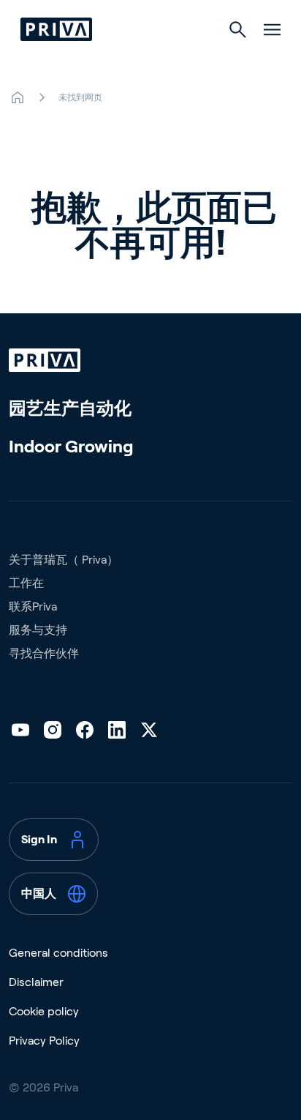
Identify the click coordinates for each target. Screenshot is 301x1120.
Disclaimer (36, 982)
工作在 (26, 583)
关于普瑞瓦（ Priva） (63, 559)
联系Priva (33, 606)
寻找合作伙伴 (44, 653)
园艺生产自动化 (70, 408)
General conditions (58, 953)
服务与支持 (38, 630)
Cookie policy (44, 1011)
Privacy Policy (44, 1040)
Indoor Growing (71, 446)
